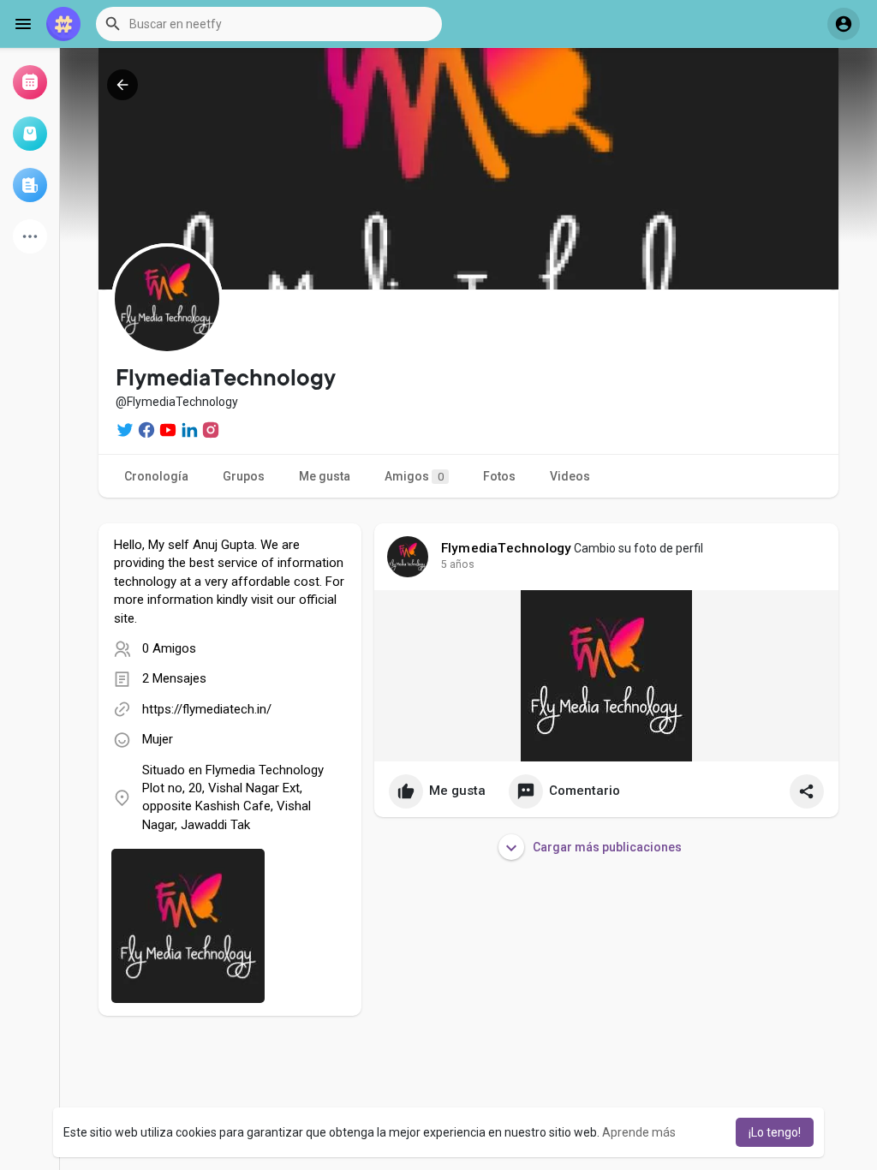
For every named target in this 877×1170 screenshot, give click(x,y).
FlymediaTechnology (506, 548)
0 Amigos (169, 648)
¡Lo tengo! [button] (775, 1132)
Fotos (499, 476)
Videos (570, 476)
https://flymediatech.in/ (206, 709)
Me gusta (324, 476)
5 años (457, 564)
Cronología (156, 476)
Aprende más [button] (639, 1132)
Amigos (414, 476)
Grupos (244, 476)
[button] (269, 24)
